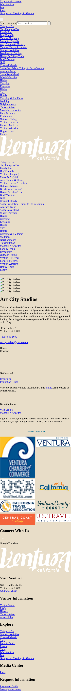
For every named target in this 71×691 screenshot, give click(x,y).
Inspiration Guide (9, 686)
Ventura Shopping (9, 38)
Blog (2, 7)
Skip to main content (10, 1)
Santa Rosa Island (9, 74)
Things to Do (7, 26)
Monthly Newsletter (10, 110)
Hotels (3, 95)
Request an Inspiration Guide (9, 380)
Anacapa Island (8, 71)
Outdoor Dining (8, 119)
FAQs (3, 608)
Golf (2, 62)
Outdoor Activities (9, 50)
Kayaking (5, 86)
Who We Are (7, 4)
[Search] (49, 23)
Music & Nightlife (9, 41)
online (49, 387)
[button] (35, 274)
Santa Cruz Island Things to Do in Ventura (22, 68)
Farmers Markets (9, 125)
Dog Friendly (7, 35)
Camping (5, 83)
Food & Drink (7, 113)
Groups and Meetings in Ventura (17, 13)
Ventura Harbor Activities (13, 47)
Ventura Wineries (9, 128)
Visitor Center (7, 605)
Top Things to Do (9, 29)
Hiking (3, 80)
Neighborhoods (8, 104)
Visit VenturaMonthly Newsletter (10, 411)
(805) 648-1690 (9, 336)
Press (2, 10)
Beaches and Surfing (11, 53)
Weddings (5, 101)
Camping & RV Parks (11, 98)
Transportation (7, 107)
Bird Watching (7, 59)
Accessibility (6, 617)
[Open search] (1, 19)
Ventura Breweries (9, 122)
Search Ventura (8, 23)
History (4, 611)
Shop (2, 649)
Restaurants (6, 116)
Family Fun (6, 32)
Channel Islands (8, 65)
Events (3, 134)
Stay (2, 92)
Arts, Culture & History (12, 44)
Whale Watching (8, 77)
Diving (3, 89)
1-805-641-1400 (8, 591)
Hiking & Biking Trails (12, 56)
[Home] (35, 159)
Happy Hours (7, 131)
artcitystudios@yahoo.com (14, 342)
